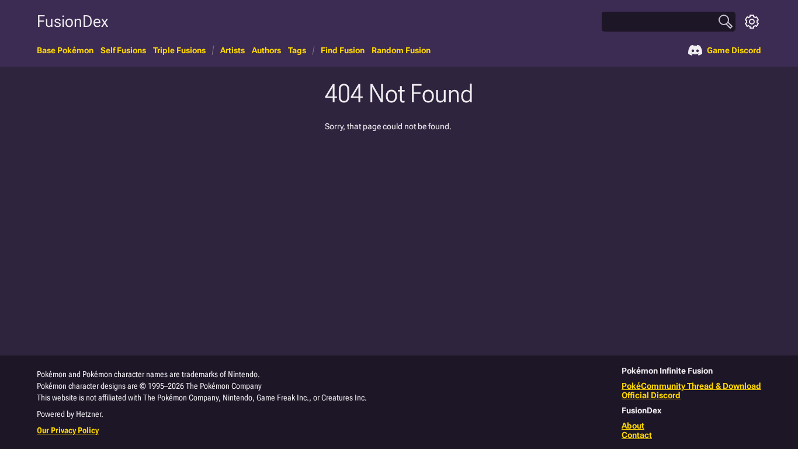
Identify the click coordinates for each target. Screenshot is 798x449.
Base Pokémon (65, 50)
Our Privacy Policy (68, 430)
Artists (232, 50)
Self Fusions (123, 50)
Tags (297, 50)
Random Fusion (401, 50)
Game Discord (734, 50)
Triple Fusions (179, 50)
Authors (266, 50)
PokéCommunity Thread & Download (691, 386)
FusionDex (72, 21)
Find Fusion (343, 50)
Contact (637, 435)
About (633, 425)
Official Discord (651, 395)
